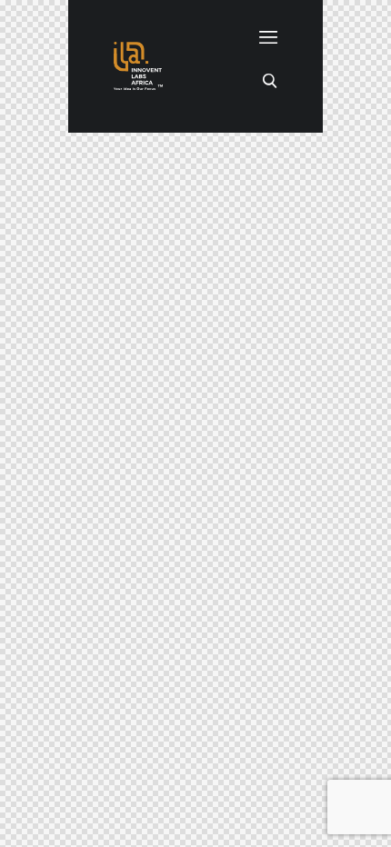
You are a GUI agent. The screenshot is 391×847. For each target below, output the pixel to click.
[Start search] (269, 79)
